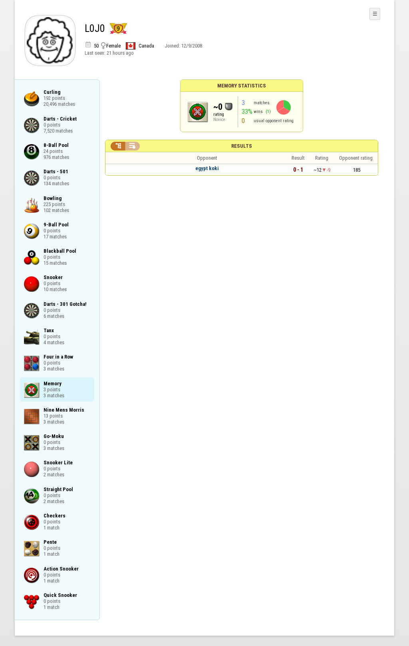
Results (241, 146)
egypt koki (207, 168)
